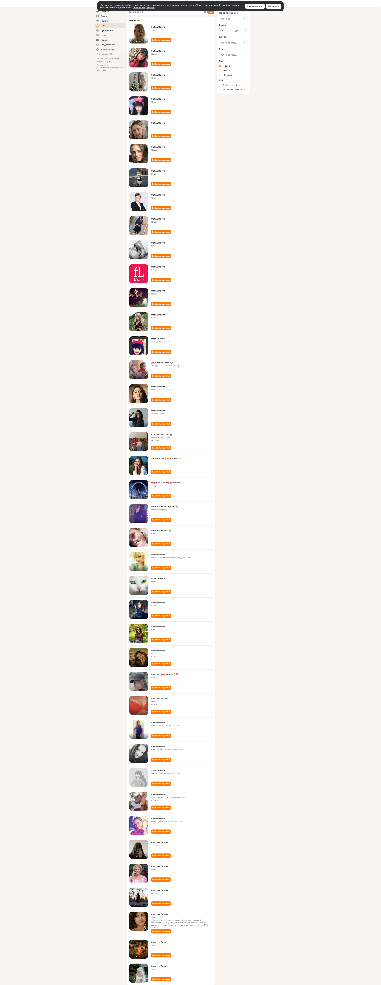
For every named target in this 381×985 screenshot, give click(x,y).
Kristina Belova (158, 27)
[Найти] (210, 12)
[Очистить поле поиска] (205, 12)
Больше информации (144, 7)
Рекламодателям (103, 58)
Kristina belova (158, 602)
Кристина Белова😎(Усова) (164, 506)
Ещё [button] (107, 62)
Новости (100, 62)
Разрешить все (254, 6)
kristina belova (158, 338)
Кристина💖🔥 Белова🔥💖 (164, 674)
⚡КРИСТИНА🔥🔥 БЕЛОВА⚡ (166, 458)
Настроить (273, 6)
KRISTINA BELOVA (160, 434)
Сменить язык (102, 54)
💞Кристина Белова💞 (162, 362)
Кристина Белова (159, 698)
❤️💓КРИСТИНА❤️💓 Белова (165, 482)
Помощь (115, 58)
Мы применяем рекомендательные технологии (109, 68)
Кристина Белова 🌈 (161, 530)
